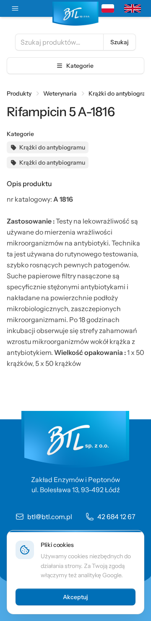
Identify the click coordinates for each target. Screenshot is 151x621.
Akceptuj (75, 597)
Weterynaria (60, 93)
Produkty (19, 93)
